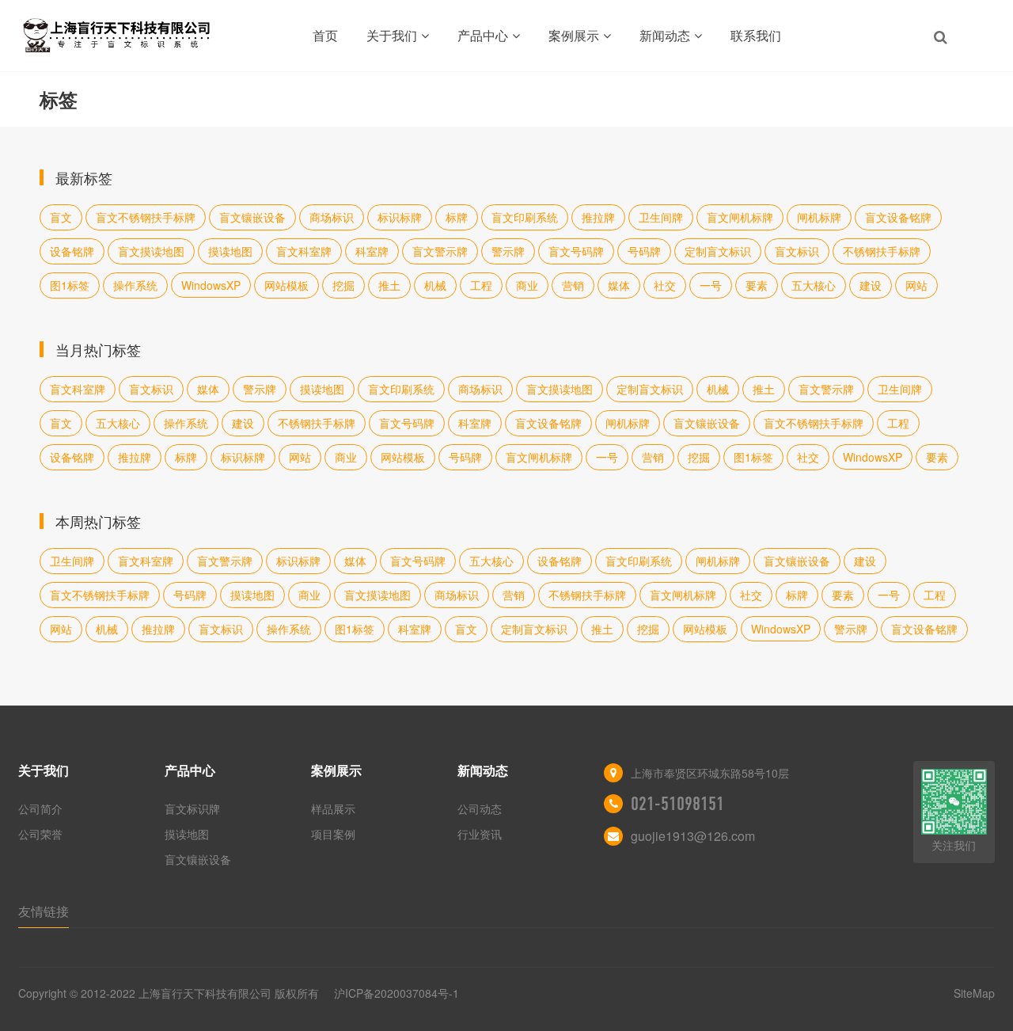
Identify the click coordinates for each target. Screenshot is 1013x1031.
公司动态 (479, 808)
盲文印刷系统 (524, 217)
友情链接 (43, 911)
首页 (325, 35)
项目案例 (333, 834)
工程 (481, 285)
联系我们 (755, 35)
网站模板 (286, 285)
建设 (870, 285)
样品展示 (333, 808)
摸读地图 (230, 251)
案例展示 (573, 35)
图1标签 (69, 285)
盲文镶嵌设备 (252, 217)
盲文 (61, 217)
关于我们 (391, 35)
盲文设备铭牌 (898, 217)
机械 (435, 285)
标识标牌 (400, 217)
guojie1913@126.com (693, 836)
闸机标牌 (819, 217)
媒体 (619, 285)
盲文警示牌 (440, 251)
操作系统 (135, 285)
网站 (916, 285)
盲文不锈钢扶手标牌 (145, 217)
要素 (757, 285)
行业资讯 (479, 834)
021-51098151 (677, 803)
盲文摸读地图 (151, 251)
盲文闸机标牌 (740, 217)
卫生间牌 (661, 217)
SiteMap (974, 993)
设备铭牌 (72, 251)
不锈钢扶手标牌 (881, 251)
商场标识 (331, 217)
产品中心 (482, 35)
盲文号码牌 (576, 251)
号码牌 (644, 251)
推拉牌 (598, 217)
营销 (573, 285)
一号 (711, 285)
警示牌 (508, 251)
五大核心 (813, 285)
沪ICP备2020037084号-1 (396, 993)
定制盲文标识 (718, 251)
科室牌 (372, 251)
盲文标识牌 (192, 808)
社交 (665, 285)
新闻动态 (664, 35)
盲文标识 (797, 251)
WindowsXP (211, 285)
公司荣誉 (40, 834)
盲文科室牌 (304, 251)
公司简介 (40, 808)
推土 (389, 285)
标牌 (457, 217)
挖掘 (343, 285)
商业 (527, 285)
